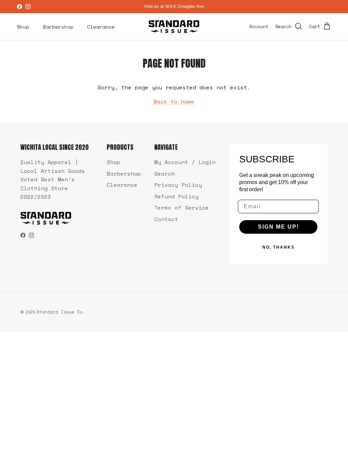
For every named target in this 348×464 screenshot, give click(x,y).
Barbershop (58, 26)
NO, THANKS (278, 247)
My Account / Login (184, 162)
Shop (23, 26)
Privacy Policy (178, 185)
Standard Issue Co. (60, 311)
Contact (166, 219)
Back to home (174, 101)
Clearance (101, 26)
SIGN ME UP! (278, 227)
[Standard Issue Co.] (174, 26)
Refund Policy (176, 196)
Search (164, 173)
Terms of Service (181, 207)
